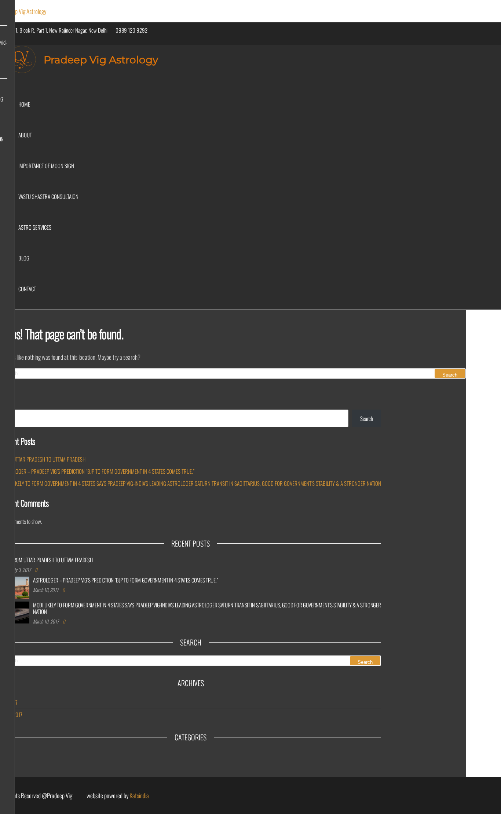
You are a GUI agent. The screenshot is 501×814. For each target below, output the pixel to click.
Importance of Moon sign (46, 166)
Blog (23, 258)
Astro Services (34, 227)
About (25, 135)
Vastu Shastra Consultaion (48, 196)
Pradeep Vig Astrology (23, 11)
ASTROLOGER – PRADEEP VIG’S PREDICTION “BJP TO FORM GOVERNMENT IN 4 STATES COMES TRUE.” (97, 471)
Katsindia (139, 795)
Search (366, 418)
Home (24, 104)
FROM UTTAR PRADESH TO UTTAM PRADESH (42, 459)
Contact (27, 289)
